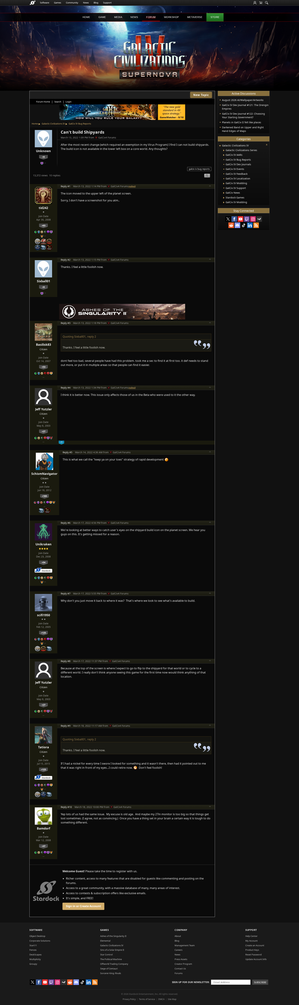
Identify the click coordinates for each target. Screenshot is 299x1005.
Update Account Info (256, 959)
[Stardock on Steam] (259, 219)
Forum (151, 17)
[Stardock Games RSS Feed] (256, 225)
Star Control (106, 954)
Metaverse (194, 17)
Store (215, 17)
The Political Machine (111, 959)
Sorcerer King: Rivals (110, 973)
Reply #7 (65, 593)
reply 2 (91, 336)
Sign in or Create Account (83, 906)
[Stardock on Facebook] (234, 219)
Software (44, 2)
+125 (43, 632)
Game (102, 17)
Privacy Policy (129, 999)
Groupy (33, 963)
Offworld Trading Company (114, 963)
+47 (43, 846)
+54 (43, 562)
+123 (43, 769)
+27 (43, 431)
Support (107, 2)
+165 (44, 495)
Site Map (172, 999)
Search (57, 101)
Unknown (43, 151)
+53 (43, 366)
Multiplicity (35, 959)
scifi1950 (43, 615)
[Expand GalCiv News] (223, 193)
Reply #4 (65, 387)
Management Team (185, 945)
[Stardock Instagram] (253, 219)
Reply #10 (66, 807)
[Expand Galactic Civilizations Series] (223, 150)
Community (72, 2)
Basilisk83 (43, 344)
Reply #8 (65, 661)
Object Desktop (37, 936)
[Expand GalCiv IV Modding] (223, 183)
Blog (96, 2)
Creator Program (183, 963)
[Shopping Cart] (260, 3)
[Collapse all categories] (267, 144)
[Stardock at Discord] (237, 225)
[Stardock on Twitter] (228, 219)
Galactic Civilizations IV (53, 123)
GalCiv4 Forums (107, 137)
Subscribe (260, 982)
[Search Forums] (266, 3)
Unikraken (43, 544)
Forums (179, 973)
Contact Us (180, 968)
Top (210, 186)
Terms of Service (147, 999)
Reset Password (253, 954)
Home (86, 17)
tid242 (43, 208)
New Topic (201, 95)
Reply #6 (65, 522)
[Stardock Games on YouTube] (240, 219)
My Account (251, 940)
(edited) (132, 186)
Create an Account (254, 945)
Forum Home (43, 101)
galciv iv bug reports (199, 168)
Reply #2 (65, 259)
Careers (178, 949)
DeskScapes (35, 954)
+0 (43, 156)
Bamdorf (43, 828)
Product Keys (252, 949)
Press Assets (181, 959)
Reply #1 (65, 186)
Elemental (105, 940)
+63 (43, 225)
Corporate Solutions (39, 940)
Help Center (251, 936)
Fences (33, 949)
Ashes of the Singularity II (113, 936)
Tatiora (43, 747)
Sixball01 (43, 281)
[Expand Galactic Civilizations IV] (220, 145)
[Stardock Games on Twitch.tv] (247, 219)
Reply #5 (67, 452)
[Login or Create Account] (254, 3)
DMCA (161, 999)
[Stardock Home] (32, 3)
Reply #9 (65, 725)
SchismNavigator (44, 474)
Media (118, 17)
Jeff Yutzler (43, 409)
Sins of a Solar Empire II (112, 949)
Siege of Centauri (109, 968)
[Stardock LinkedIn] (250, 225)
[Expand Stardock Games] (223, 198)
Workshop (171, 17)
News (86, 2)
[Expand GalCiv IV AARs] (223, 155)
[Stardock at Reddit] (231, 225)
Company (181, 930)
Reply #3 (65, 323)
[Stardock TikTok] (244, 225)
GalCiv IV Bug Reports (80, 123)
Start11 (33, 945)
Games (57, 2)
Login (68, 101)
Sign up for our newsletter (190, 982)
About (178, 936)
